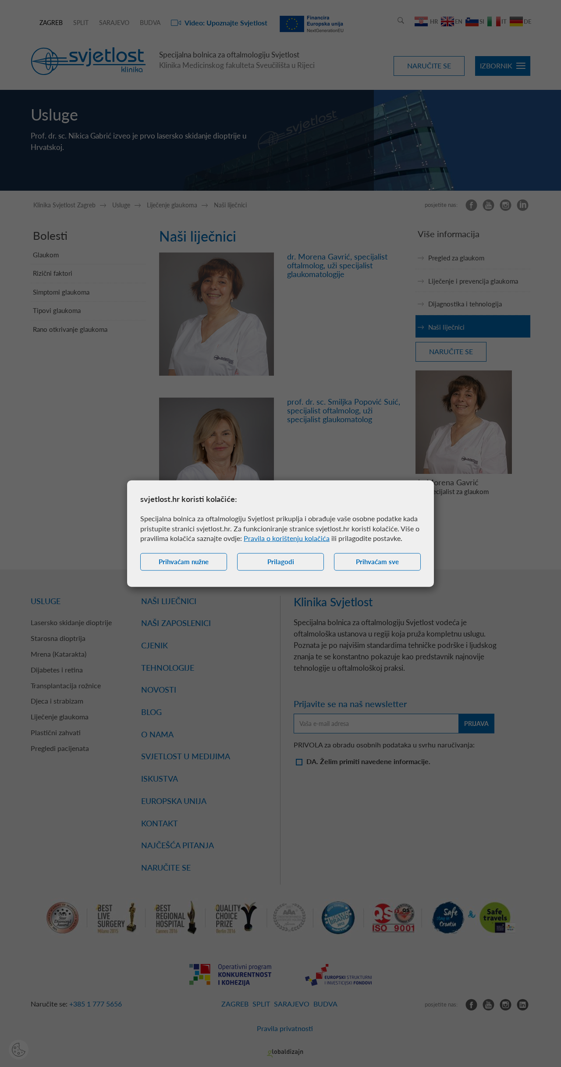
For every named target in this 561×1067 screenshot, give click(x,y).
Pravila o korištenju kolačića (287, 538)
